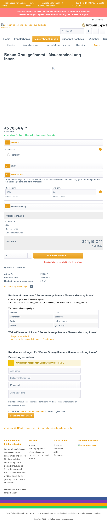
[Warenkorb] (102, 31)
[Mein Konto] (96, 31)
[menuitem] (72, 32)
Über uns (58, 445)
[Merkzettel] (89, 31)
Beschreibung (10, 286)
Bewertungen (24, 286)
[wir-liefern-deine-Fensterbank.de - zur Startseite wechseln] (24, 29)
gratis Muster (30, 4)
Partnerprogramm (37, 448)
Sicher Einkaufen (36, 452)
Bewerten (20, 267)
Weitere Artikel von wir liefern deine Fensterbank (32, 339)
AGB (56, 452)
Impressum (58, 448)
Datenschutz (59, 455)
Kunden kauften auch (27, 428)
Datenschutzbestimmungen (32, 411)
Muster (32, 445)
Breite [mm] (10, 187)
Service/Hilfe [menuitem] (98, 19)
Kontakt (32, 458)
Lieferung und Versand (39, 455)
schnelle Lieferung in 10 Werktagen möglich (50, 4)
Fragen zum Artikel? (20, 336)
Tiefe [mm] (56, 187)
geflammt (16, 154)
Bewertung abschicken (21, 415)
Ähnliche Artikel (11, 428)
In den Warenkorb (56, 255)
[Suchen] (81, 31)
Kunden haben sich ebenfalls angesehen (56, 428)
